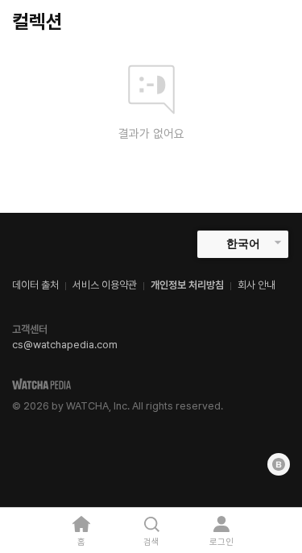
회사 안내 (256, 285)
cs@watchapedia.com (65, 345)
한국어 (243, 243)
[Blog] (278, 464)
